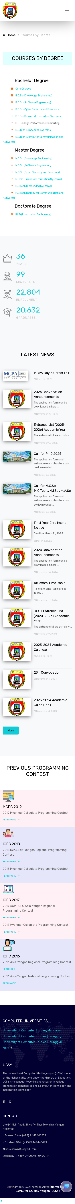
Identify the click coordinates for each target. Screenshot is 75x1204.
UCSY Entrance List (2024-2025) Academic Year (52, 616)
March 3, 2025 (44, 540)
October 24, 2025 (46, 475)
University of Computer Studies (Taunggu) (32, 1036)
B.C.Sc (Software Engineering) (33, 102)
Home (11, 35)
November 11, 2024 (46, 634)
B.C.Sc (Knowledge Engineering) (33, 95)
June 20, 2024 (44, 656)
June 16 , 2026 (44, 379)
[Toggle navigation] (67, 10)
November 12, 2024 (47, 600)
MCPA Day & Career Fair (51, 373)
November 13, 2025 (47, 443)
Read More (9, 819)
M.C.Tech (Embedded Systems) (33, 186)
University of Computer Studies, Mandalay (32, 1030)
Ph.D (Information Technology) (33, 214)
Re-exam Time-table (49, 583)
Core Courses (23, 88)
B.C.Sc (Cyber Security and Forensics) (37, 109)
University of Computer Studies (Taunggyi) (32, 1042)
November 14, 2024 (47, 572)
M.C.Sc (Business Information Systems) (38, 179)
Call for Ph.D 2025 (47, 454)
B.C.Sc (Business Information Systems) (38, 116)
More (10, 730)
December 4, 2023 (46, 711)
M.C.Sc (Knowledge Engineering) (33, 158)
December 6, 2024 (46, 678)
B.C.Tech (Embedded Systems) (33, 130)
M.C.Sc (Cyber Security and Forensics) (37, 172)
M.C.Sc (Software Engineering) (33, 165)
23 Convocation (47, 673)
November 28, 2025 (47, 414)
